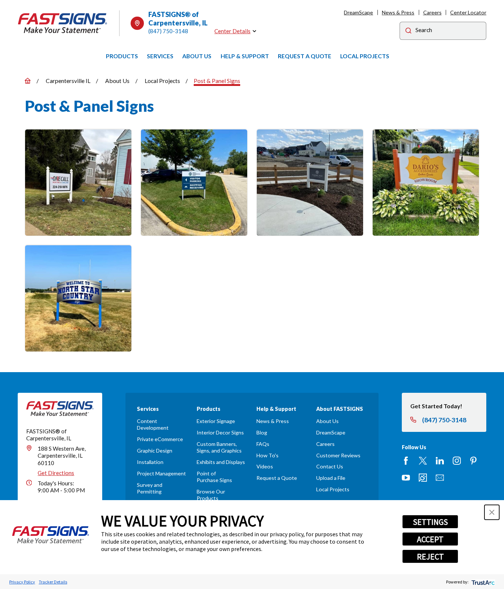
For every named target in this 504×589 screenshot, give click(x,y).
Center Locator (468, 12)
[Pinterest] (473, 461)
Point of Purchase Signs (214, 476)
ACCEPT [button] (430, 539)
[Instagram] (457, 461)
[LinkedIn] (440, 461)
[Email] (440, 478)
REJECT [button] (430, 556)
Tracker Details (53, 582)
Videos (264, 466)
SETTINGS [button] (430, 522)
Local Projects (332, 489)
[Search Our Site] (408, 32)
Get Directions (56, 473)
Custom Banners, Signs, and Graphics (219, 447)
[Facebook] (406, 461)
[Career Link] (423, 478)
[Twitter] (423, 461)
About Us (327, 421)
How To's (267, 455)
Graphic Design (154, 450)
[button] (491, 512)
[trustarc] (482, 582)
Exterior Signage (216, 421)
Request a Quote (276, 478)
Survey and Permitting (149, 488)
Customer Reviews (338, 455)
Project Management (161, 473)
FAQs (262, 444)
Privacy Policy (22, 582)
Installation (150, 462)
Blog (261, 432)
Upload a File (330, 478)
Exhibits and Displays (221, 462)
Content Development (153, 424)
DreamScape (358, 12)
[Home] (63, 23)
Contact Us (329, 466)
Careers (432, 12)
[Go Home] (28, 81)
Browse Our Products (211, 494)
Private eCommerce (160, 439)
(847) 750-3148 (168, 31)
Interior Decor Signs (220, 432)
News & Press (398, 12)
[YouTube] (406, 478)
